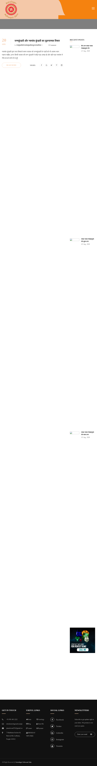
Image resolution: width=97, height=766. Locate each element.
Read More (11, 65)
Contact (29, 728)
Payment (40, 728)
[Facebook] (41, 65)
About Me (41, 724)
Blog (29, 724)
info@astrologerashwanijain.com (14, 724)
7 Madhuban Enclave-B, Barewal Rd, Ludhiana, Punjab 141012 (13, 736)
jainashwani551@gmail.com (14, 728)
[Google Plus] (46, 65)
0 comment (52, 45)
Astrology (41, 719)
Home (29, 719)
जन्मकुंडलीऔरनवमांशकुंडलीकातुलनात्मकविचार (28, 45)
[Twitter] (51, 65)
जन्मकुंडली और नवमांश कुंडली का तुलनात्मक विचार (37, 40)
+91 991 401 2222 (11, 719)
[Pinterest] (56, 65)
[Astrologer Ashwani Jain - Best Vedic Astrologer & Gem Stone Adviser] (11, 9)
